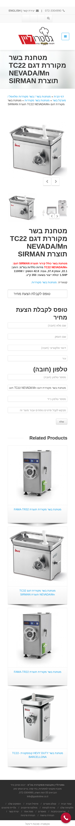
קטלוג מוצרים (49, 803)
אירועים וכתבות (58, 811)
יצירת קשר (29, 10)
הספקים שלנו (14, 803)
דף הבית (59, 96)
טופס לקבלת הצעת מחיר (32, 294)
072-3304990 (53, 10)
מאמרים (42, 811)
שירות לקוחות (48, 807)
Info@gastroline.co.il (37, 796)
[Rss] (26, 18)
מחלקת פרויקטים (29, 807)
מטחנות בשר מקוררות (37, 100)
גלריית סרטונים (9, 807)
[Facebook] (41, 18)
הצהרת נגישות (47, 815)
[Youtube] (33, 18)
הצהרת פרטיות (28, 815)
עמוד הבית (66, 803)
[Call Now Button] (66, 817)
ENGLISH (15, 10)
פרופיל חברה (32, 803)
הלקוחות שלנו (66, 807)
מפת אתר (28, 811)
